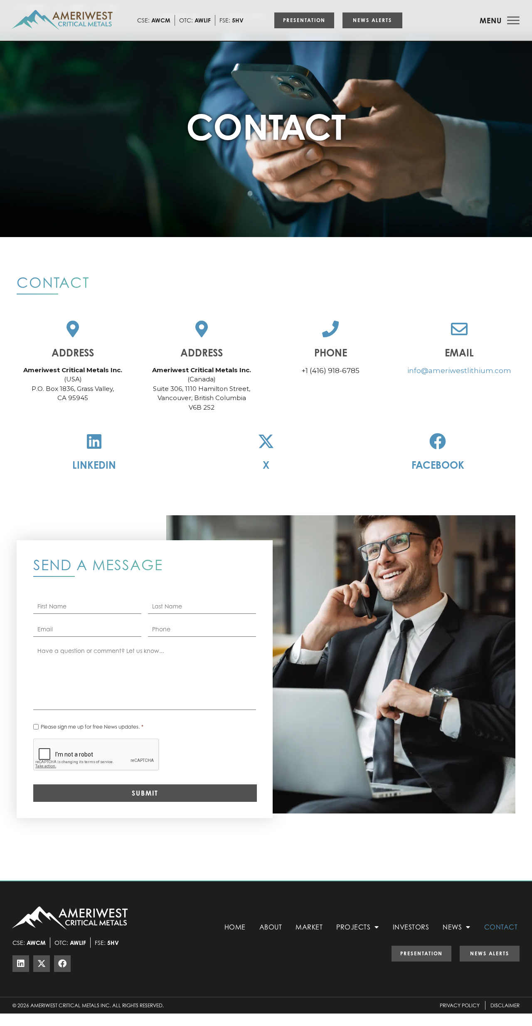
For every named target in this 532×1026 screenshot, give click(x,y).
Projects (353, 927)
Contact (501, 927)
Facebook (437, 465)
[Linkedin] (94, 441)
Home (235, 927)
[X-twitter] (41, 963)
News (452, 927)
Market (309, 927)
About (270, 927)
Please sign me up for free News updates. (92, 726)
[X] (266, 441)
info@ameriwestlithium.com (459, 370)
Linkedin (94, 465)
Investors (411, 927)
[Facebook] (437, 441)
